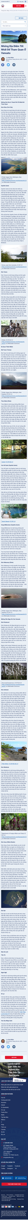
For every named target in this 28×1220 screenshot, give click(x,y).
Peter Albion (5, 764)
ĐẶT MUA (21, 18)
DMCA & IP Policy (20, 1196)
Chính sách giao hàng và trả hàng (9, 1199)
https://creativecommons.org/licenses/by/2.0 (14, 180)
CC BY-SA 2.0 (9, 462)
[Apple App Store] (7, 1178)
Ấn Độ (3, 1132)
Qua (10, 57)
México (3, 1119)
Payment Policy (12, 1196)
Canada (3, 1129)
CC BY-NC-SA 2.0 (13, 764)
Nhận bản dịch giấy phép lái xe (9, 1087)
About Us (3, 1194)
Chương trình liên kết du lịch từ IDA (10, 1089)
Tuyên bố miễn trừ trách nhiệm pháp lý (9, 1211)
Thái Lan (3, 1127)
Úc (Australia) (5, 1107)
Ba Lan (3, 1134)
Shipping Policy (20, 1199)
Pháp (2, 1124)
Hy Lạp (3, 1110)
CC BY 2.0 (12, 521)
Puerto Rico (4, 1112)
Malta (2, 1115)
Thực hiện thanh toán (14, 1184)
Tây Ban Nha (4, 1117)
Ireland (3, 1105)
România (3, 1102)
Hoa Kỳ (3, 1097)
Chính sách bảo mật (6, 1200)
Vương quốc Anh (5, 1100)
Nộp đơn (18, 5)
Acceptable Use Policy (19, 1194)
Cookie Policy (4, 1196)
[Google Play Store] (20, 1178)
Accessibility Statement (6, 1197)
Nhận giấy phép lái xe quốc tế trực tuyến (12, 1084)
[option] (14, 1070)
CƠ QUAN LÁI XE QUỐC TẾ (5, 1)
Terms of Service (9, 1194)
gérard (3, 462)
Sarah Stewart (5, 521)
